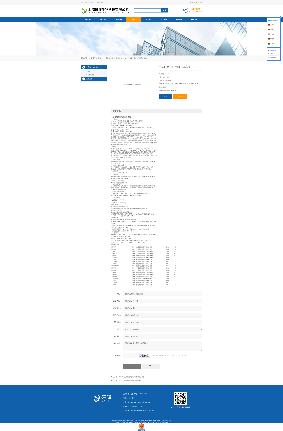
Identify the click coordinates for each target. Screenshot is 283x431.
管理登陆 (158, 422)
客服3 (272, 34)
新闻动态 (119, 19)
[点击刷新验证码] (144, 355)
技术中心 (149, 19)
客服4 (272, 39)
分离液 (118, 58)
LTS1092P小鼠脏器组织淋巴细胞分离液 (130, 380)
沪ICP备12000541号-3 (127, 422)
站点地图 (165, 422)
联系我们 (199, 2)
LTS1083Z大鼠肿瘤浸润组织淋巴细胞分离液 (131, 377)
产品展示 (134, 19)
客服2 (272, 29)
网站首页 (88, 19)
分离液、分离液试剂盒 (105, 58)
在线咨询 (179, 19)
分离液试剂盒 (90, 75)
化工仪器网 (151, 422)
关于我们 (103, 19)
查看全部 (89, 79)
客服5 (272, 43)
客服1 (272, 24)
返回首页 (192, 2)
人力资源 (164, 19)
